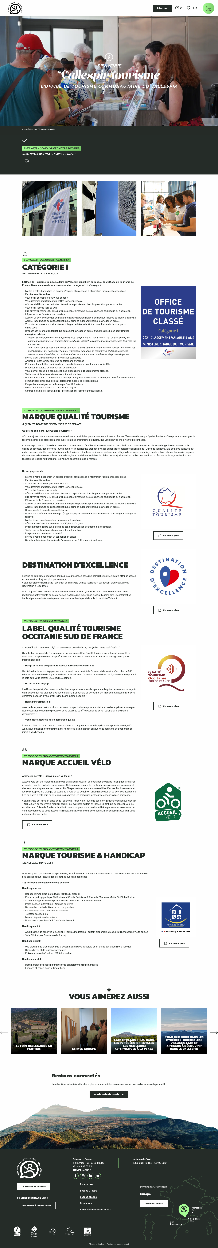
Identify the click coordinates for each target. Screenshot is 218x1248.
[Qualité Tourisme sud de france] (51, 1231)
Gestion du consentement (118, 1244)
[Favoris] (188, 8)
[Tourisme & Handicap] (87, 1231)
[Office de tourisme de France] (34, 1231)
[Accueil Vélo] (16, 1231)
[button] (195, 8)
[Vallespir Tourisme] (15, 8)
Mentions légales (96, 1244)
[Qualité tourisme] (69, 1231)
